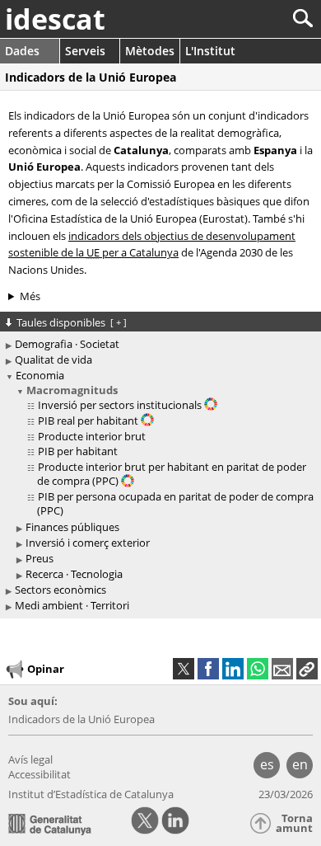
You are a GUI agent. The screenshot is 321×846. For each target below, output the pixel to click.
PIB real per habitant (89, 420)
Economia (40, 375)
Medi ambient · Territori (72, 605)
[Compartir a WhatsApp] (257, 668)
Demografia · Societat (67, 343)
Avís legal (30, 759)
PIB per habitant (78, 451)
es (267, 764)
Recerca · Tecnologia (74, 573)
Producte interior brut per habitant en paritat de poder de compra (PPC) (171, 473)
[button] (307, 668)
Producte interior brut (92, 436)
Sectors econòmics (60, 589)
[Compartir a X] (183, 668)
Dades (22, 51)
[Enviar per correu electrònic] (282, 668)
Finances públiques (72, 526)
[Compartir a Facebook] (208, 668)
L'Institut (210, 51)
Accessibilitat (39, 774)
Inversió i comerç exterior (88, 542)
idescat (55, 19)
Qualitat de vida (53, 359)
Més (30, 296)
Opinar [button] (45, 668)
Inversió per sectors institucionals (121, 404)
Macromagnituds (72, 390)
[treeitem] (163, 451)
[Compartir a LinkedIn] (233, 668)
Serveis (85, 51)
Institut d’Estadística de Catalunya (91, 794)
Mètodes (149, 51)
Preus (40, 558)
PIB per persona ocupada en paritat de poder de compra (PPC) (175, 503)
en (300, 764)
